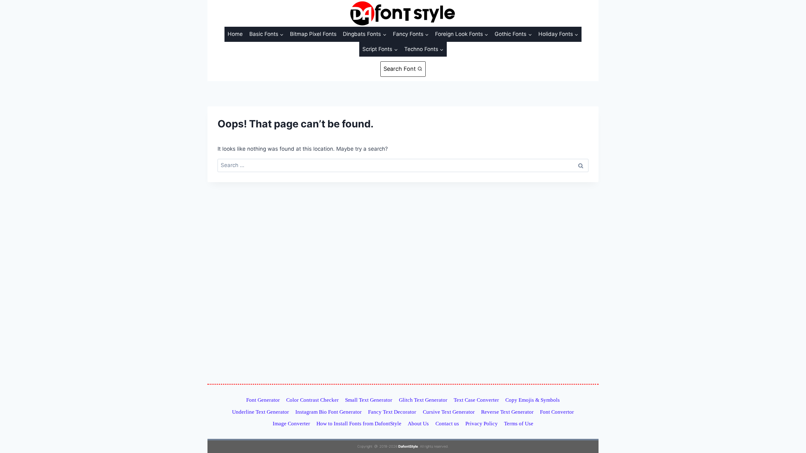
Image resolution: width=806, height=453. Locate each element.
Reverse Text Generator (507, 412)
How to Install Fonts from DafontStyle (358, 424)
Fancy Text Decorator (392, 412)
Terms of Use (518, 424)
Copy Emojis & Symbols (532, 400)
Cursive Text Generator (449, 412)
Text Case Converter (476, 400)
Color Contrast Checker (312, 400)
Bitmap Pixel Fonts (313, 34)
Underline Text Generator (260, 412)
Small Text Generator (368, 400)
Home (235, 34)
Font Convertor (557, 412)
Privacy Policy (481, 424)
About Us (418, 424)
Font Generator (263, 400)
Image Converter (291, 424)
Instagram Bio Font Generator (328, 412)
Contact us (447, 424)
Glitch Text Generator (423, 400)
